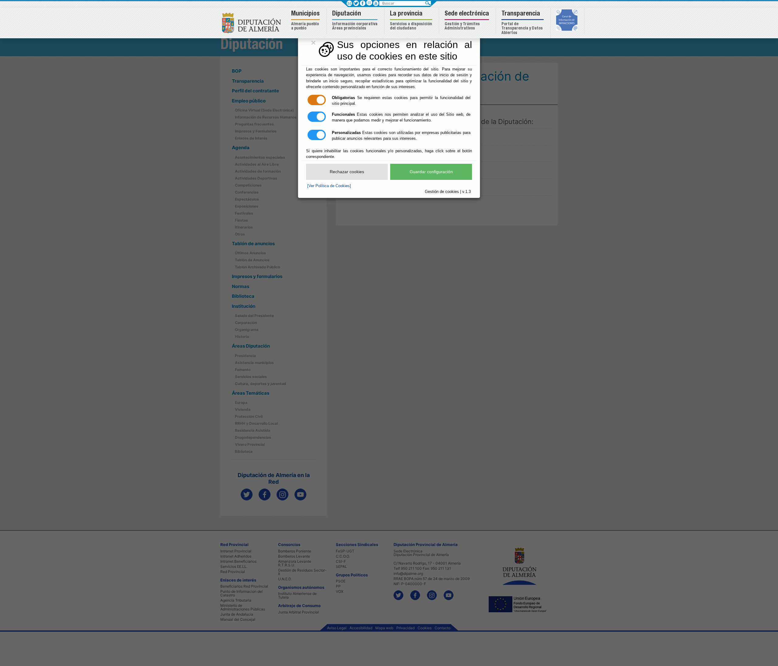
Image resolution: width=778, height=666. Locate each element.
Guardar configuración (431, 171)
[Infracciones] (567, 20)
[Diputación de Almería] (253, 22)
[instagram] (369, 2)
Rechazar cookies (347, 171)
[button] (306, 21)
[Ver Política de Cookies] (329, 186)
